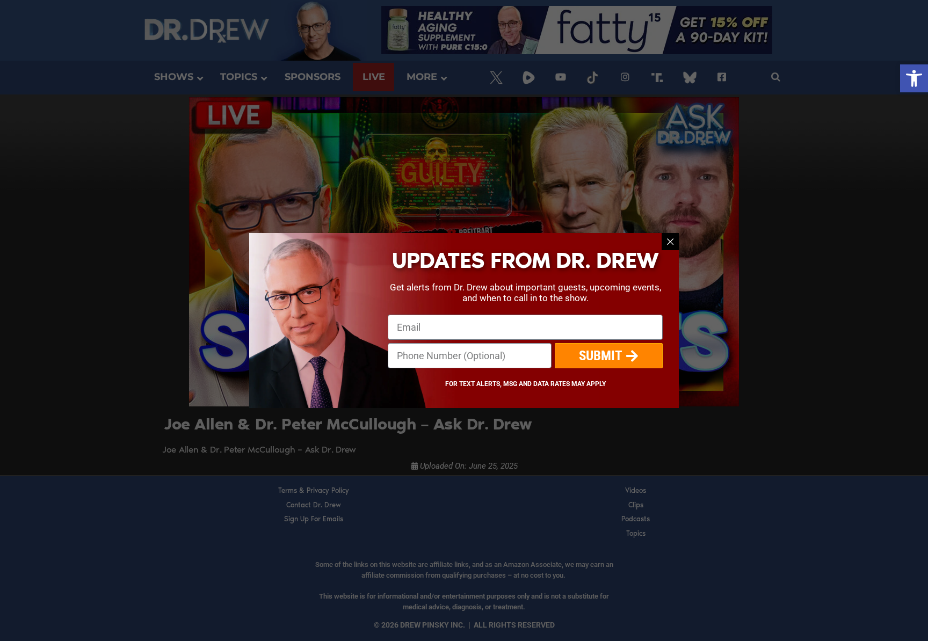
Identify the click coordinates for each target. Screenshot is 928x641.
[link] (914, 78)
